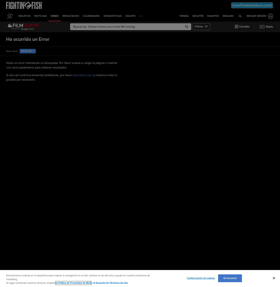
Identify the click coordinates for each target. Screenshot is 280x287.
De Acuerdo (230, 278)
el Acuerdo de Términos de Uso (110, 283)
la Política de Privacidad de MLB (73, 283)
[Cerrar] (274, 278)
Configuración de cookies (201, 278)
